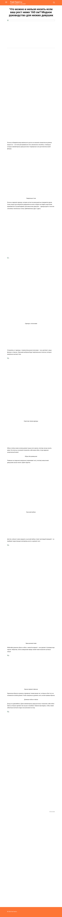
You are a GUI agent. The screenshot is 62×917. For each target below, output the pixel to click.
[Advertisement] (31, 60)
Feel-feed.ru (16, 2)
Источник (52, 811)
